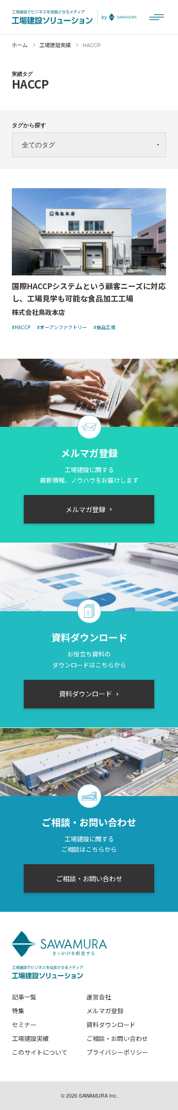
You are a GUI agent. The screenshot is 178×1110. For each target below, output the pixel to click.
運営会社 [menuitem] (98, 996)
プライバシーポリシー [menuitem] (117, 1052)
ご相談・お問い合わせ (89, 878)
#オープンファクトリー (62, 327)
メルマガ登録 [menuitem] (104, 1010)
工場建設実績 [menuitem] (30, 1038)
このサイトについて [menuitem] (39, 1052)
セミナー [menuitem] (24, 1024)
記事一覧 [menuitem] (24, 996)
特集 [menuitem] (18, 1010)
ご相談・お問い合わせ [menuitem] (117, 1038)
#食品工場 (104, 327)
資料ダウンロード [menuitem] (111, 1024)
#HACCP (21, 327)
